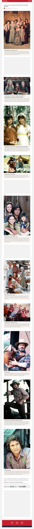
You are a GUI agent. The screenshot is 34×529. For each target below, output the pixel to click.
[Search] (29, 1)
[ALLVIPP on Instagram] (17, 523)
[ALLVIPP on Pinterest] (22, 523)
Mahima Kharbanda (8, 8)
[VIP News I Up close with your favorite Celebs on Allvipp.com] (15, 1)
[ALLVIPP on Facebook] (12, 523)
